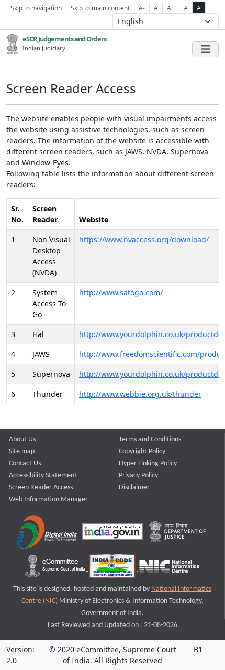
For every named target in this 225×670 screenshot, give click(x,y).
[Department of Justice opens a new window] (177, 534)
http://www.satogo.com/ (121, 292)
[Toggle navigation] (205, 49)
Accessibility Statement (43, 475)
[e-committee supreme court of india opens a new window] (56, 568)
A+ (171, 8)
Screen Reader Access (41, 487)
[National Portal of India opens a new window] (113, 534)
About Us (22, 439)
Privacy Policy (138, 475)
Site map (22, 451)
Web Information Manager (48, 499)
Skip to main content (100, 8)
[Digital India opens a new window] (48, 534)
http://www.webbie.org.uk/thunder (140, 394)
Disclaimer (134, 487)
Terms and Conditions (150, 439)
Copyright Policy (142, 451)
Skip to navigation (36, 8)
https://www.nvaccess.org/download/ (144, 239)
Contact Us (25, 463)
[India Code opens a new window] (113, 568)
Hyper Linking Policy (148, 463)
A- (142, 8)
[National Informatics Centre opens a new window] (169, 568)
